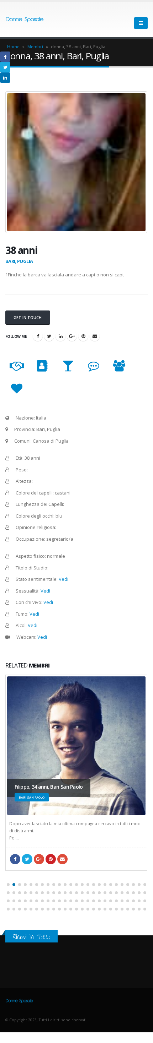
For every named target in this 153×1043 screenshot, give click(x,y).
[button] (8, 884)
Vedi (63, 579)
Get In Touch (28, 317)
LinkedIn (60, 336)
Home (13, 47)
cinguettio (49, 336)
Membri (35, 47)
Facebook (38, 336)
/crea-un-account (95, 336)
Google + (72, 336)
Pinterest (83, 336)
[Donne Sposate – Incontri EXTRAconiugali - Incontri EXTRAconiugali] (24, 20)
